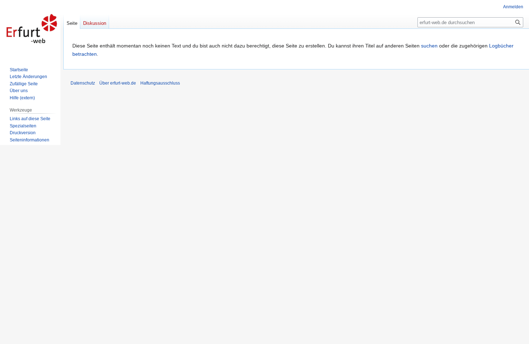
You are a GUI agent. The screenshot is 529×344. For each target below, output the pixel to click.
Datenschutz (83, 83)
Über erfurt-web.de (117, 83)
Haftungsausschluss (160, 83)
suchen (429, 46)
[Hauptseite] (31, 29)
